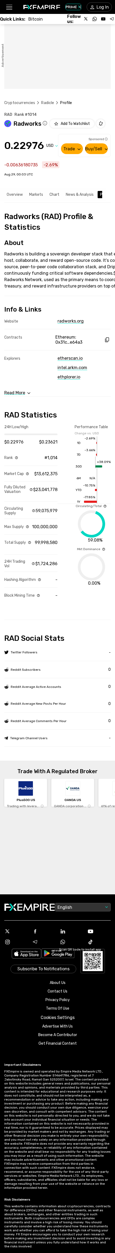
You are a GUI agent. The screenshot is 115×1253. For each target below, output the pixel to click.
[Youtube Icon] (99, 931)
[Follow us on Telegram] (112, 19)
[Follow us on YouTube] (103, 19)
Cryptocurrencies (19, 103)
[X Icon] (16, 931)
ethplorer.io (68, 377)
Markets (36, 194)
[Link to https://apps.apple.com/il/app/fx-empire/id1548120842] (26, 954)
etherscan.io (70, 358)
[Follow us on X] (86, 19)
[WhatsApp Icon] (71, 942)
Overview (15, 194)
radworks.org (70, 321)
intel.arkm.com (72, 367)
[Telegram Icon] (44, 942)
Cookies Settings (58, 1017)
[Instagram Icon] (16, 942)
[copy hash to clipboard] (107, 340)
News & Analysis (80, 194)
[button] (9, 7)
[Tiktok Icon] (99, 942)
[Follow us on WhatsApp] (94, 19)
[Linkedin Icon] (71, 931)
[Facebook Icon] (44, 931)
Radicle (47, 103)
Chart (54, 194)
